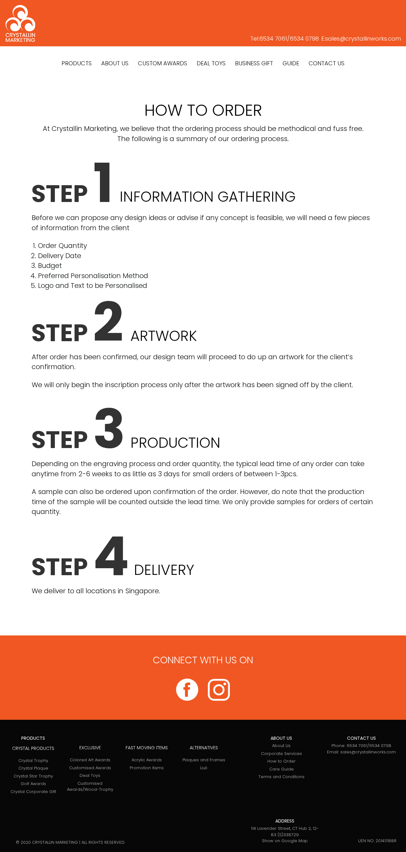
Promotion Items (147, 768)
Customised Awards (90, 768)
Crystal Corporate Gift (33, 792)
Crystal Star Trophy (33, 776)
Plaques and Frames (203, 760)
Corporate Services (281, 754)
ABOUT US (114, 63)
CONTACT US (326, 63)
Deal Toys (90, 775)
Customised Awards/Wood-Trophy (90, 786)
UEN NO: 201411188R (377, 841)
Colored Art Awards (90, 760)
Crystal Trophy (33, 761)
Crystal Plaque (33, 768)
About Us (281, 746)
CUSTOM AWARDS (162, 63)
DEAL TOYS (211, 63)
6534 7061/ (274, 38)
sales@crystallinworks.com (363, 38)
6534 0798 (304, 38)
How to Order (281, 761)
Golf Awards (33, 784)
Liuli (203, 768)
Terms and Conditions (281, 777)
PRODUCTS (77, 63)
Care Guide (281, 769)
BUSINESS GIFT (254, 63)
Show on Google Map (285, 841)
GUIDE (291, 63)
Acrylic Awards (147, 760)
